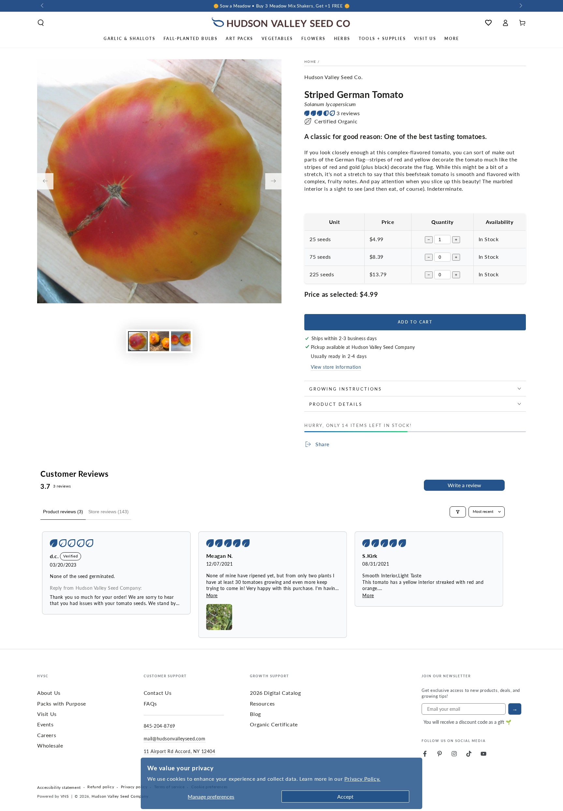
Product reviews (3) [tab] (63, 511)
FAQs (150, 703)
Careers (46, 735)
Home (310, 61)
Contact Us (158, 692)
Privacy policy (134, 787)
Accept (345, 796)
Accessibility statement (59, 787)
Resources (262, 703)
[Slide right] (520, 6)
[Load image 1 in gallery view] (138, 341)
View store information (336, 367)
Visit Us (47, 714)
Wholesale (50, 745)
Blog (255, 714)
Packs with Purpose (61, 703)
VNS (65, 796)
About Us (49, 692)
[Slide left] (42, 6)
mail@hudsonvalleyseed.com (175, 738)
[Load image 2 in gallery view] (159, 341)
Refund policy (100, 787)
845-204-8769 (159, 725)
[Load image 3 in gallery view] (181, 341)
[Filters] (458, 511)
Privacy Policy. (362, 778)
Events (45, 724)
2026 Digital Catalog (275, 692)
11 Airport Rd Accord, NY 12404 (179, 751)
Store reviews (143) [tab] (108, 511)
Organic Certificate (273, 724)
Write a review (464, 485)
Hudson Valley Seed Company (120, 796)
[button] (40, 23)
